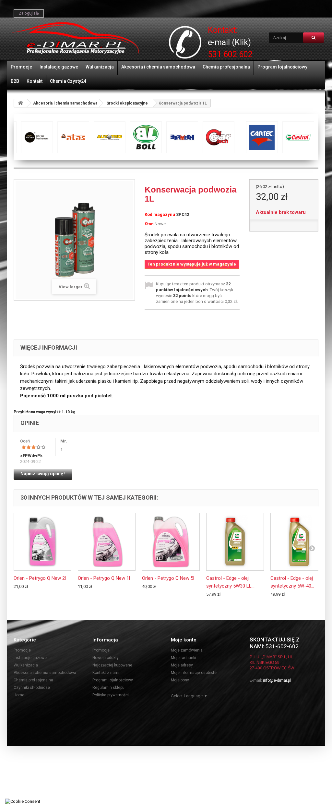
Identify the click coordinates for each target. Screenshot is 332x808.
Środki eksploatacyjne (127, 103)
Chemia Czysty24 (68, 81)
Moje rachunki (183, 657)
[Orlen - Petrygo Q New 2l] (42, 542)
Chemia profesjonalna (226, 66)
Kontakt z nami (105, 672)
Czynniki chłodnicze (32, 687)
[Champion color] (111, 137)
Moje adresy (182, 665)
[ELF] (257, 137)
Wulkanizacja (100, 66)
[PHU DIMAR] (75, 38)
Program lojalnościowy (282, 66)
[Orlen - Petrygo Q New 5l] (171, 542)
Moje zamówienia (187, 650)
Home (19, 695)
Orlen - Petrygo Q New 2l (40, 578)
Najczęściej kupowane (112, 665)
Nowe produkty (105, 657)
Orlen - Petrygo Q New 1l (104, 578)
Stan (149, 223)
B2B (15, 81)
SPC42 (182, 214)
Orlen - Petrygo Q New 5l (168, 578)
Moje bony (180, 680)
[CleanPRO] (148, 137)
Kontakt (34, 81)
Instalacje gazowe (59, 66)
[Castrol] (75, 137)
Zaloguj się (29, 13)
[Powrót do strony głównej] (20, 103)
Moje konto (183, 640)
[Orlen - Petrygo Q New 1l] (107, 542)
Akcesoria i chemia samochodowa (158, 66)
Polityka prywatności (110, 695)
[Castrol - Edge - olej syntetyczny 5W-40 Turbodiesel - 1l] (299, 542)
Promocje (21, 66)
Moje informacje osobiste (194, 672)
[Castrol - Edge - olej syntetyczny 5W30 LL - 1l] (235, 542)
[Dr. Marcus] (220, 137)
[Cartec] (39, 137)
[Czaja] (184, 137)
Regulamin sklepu (108, 687)
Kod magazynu (160, 214)
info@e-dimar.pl (277, 680)
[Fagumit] (293, 137)
